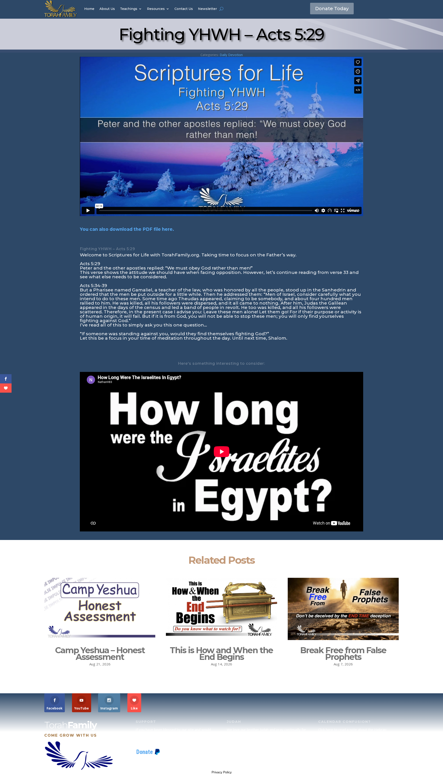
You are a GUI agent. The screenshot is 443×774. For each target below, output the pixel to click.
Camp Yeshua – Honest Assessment (100, 653)
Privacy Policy (222, 772)
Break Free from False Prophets (343, 653)
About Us (107, 9)
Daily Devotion (231, 54)
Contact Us (183, 9)
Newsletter (207, 9)
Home (89, 9)
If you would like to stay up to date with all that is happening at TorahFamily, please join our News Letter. (357, 758)
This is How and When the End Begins (221, 653)
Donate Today (332, 8)
